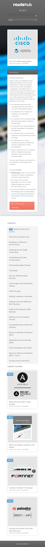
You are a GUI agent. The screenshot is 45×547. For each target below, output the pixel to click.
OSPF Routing (15, 291)
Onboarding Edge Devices (19, 265)
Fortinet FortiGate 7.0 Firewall (20, 488)
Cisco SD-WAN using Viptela (20, 61)
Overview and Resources (19, 237)
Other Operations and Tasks (20, 348)
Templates (13, 271)
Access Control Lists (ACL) (19, 361)
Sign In (24, 10)
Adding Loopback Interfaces (20, 296)
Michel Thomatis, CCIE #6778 (18, 63)
